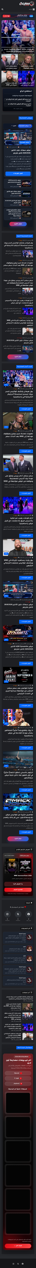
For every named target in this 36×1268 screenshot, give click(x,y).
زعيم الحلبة (29, 643)
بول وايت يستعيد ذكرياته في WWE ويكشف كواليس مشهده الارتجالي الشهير (19, 323)
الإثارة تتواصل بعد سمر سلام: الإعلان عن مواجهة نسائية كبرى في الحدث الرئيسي (19, 691)
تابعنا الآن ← (18, 1246)
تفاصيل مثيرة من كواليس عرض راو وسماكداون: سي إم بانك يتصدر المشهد (18, 817)
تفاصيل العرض (18, 889)
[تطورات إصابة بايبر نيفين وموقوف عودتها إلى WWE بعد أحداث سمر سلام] (26, 62)
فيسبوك (17, 1073)
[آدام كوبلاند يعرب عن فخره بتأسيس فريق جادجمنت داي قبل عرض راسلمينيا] (26, 79)
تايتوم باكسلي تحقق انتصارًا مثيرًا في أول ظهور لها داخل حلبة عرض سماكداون (18, 775)
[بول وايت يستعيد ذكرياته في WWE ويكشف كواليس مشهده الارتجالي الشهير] (9, 79)
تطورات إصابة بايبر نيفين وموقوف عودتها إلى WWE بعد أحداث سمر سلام (18, 436)
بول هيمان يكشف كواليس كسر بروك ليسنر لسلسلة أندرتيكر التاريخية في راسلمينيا (18, 245)
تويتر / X (17, 1078)
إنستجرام (18, 1083)
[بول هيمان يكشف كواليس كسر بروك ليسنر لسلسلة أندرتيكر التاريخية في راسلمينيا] (18, 37)
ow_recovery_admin (27, 600)
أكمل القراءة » (18, 173)
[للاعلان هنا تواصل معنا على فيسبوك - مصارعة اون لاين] (18, 16)
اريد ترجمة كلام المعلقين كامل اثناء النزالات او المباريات (18, 100)
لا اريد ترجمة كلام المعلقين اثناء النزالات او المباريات (19, 104)
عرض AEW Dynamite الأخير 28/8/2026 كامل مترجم (14, 182)
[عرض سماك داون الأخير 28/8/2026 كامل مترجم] (27, 348)
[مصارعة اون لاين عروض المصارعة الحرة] (27, 3)
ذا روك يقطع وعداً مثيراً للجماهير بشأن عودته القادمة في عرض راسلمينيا (19, 733)
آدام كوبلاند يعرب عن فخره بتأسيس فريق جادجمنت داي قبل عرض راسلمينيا (19, 303)
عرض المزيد (18, 224)
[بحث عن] (2, 9)
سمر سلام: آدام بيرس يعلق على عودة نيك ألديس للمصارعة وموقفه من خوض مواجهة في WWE (18, 283)
